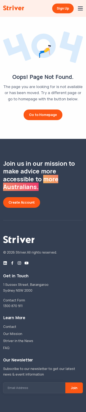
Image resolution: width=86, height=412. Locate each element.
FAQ (6, 348)
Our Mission (12, 333)
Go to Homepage (43, 114)
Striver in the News (18, 341)
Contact (9, 326)
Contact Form (14, 300)
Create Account (22, 202)
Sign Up (63, 8)
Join (74, 388)
